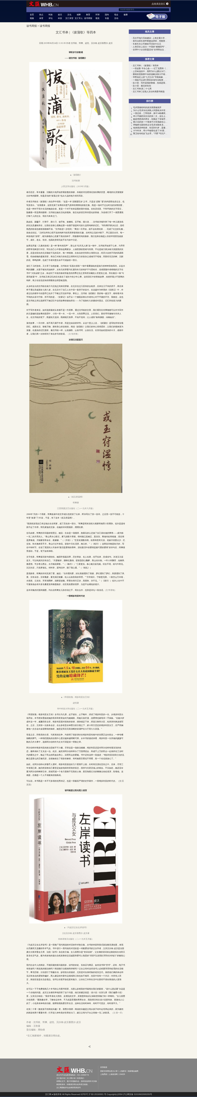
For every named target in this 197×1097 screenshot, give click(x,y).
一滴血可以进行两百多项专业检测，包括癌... (150, 80)
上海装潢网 (113, 1074)
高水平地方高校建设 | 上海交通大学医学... (150, 38)
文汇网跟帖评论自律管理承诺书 (68, 1088)
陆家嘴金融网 (133, 1071)
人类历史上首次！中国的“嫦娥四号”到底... (150, 47)
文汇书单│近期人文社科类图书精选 (149, 92)
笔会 (116, 14)
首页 (32, 14)
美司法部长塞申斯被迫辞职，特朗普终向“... (150, 41)
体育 (41, 18)
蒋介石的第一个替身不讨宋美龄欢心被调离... (150, 122)
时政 (51, 14)
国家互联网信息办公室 (109, 1071)
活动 (116, 18)
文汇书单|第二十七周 (142, 89)
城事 (79, 14)
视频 (32, 18)
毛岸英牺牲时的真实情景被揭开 (147, 107)
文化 (69, 14)
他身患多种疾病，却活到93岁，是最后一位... (150, 128)
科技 (60, 18)
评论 (51, 18)
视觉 (97, 18)
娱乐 (60, 14)
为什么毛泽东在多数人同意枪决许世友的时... (150, 110)
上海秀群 (103, 1074)
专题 (107, 18)
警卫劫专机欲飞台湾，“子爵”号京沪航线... (150, 133)
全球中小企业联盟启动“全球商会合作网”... (150, 50)
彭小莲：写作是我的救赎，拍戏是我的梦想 (150, 83)
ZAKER (122, 1074)
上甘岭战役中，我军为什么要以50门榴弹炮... (150, 71)
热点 (41, 14)
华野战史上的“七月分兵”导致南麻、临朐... (150, 77)
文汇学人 (79, 18)
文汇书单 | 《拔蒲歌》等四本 (146, 65)
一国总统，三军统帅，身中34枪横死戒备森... (150, 113)
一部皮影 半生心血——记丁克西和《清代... (150, 68)
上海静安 (122, 1071)
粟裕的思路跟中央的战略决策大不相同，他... (150, 74)
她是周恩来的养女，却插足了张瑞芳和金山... (150, 119)
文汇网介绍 (71, 1078)
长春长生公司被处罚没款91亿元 (147, 44)
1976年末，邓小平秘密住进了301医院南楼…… (150, 131)
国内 (107, 14)
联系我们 (80, 1078)
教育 (88, 14)
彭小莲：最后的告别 (142, 86)
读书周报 (88, 18)
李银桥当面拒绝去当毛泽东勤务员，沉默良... (150, 125)
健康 (126, 14)
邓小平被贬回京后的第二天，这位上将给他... (150, 116)
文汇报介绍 (60, 1078)
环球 (97, 14)
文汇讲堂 (69, 18)
